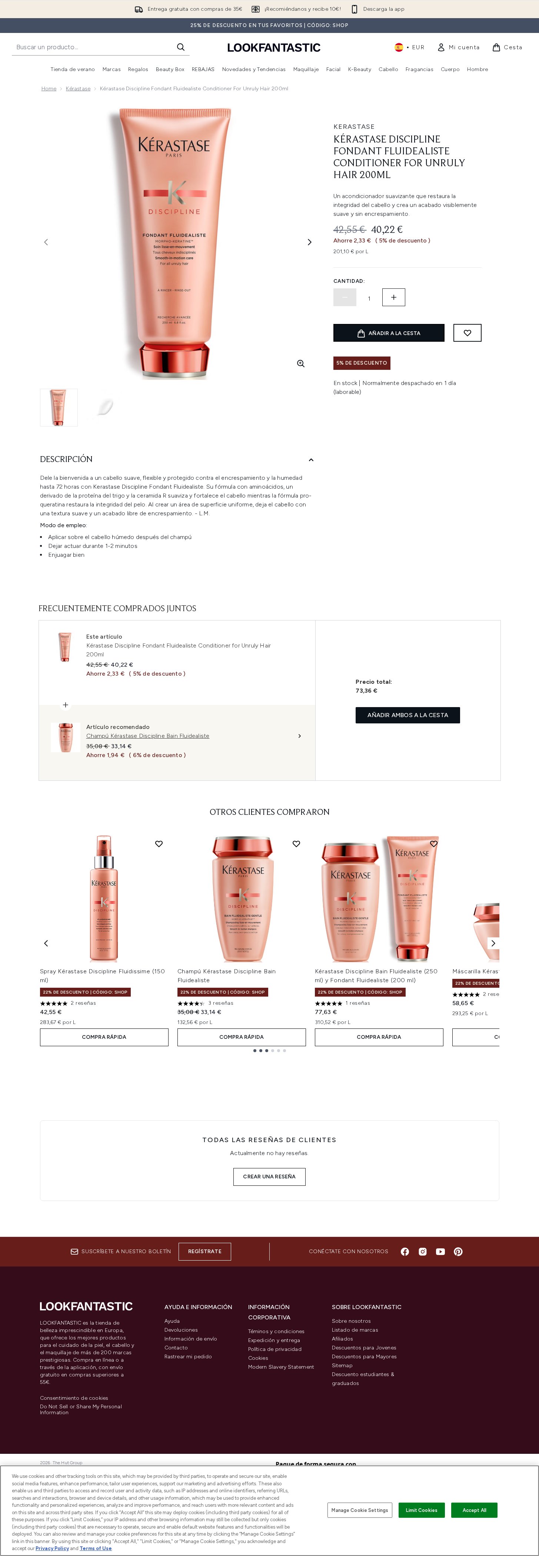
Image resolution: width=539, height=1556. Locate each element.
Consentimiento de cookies (74, 1398)
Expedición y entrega (274, 1340)
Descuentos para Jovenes (364, 1348)
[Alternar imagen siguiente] (310, 242)
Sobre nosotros (351, 1321)
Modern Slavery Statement (281, 1367)
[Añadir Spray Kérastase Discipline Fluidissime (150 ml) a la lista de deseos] (159, 844)
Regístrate (205, 1251)
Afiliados (342, 1339)
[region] (269, 1510)
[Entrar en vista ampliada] (301, 363)
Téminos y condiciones (276, 1331)
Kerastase (354, 127)
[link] (458, 47)
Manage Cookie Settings (360, 1510)
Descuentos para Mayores (364, 1356)
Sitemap (342, 1365)
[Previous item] (46, 943)
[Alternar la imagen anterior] (46, 242)
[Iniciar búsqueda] (180, 47)
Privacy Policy (52, 1548)
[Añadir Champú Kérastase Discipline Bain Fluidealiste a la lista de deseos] (296, 844)
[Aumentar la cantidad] (393, 297)
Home (49, 89)
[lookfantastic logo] (274, 47)
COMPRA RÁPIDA (104, 1037)
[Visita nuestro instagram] (423, 1252)
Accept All (474, 1510)
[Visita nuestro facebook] (405, 1252)
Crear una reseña (269, 1177)
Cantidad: (349, 281)
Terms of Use (96, 1548)
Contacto (176, 1348)
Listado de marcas (355, 1330)
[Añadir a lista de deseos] (467, 333)
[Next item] (493, 943)
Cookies (258, 1358)
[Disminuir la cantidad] (344, 297)
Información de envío (190, 1339)
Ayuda (172, 1321)
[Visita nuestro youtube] (440, 1252)
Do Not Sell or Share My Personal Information (81, 1410)
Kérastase (78, 89)
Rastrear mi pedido (188, 1356)
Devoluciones (181, 1330)
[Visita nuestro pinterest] (458, 1252)
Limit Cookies (421, 1510)
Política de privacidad (275, 1349)
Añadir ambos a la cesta (407, 715)
